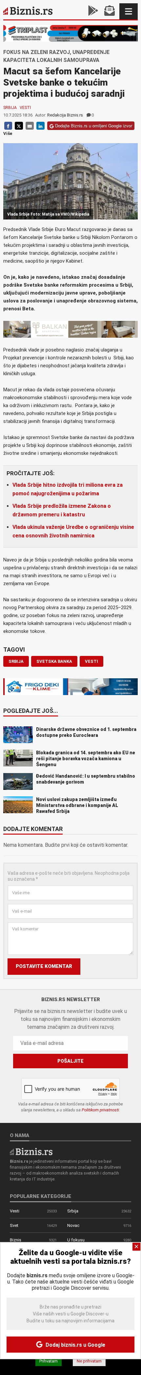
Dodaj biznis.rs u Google (74, 1345)
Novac (73, 1225)
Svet (14, 1225)
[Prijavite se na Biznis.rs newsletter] (109, 11)
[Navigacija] (128, 11)
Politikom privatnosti (100, 1109)
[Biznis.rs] (31, 1151)
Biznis (15, 1240)
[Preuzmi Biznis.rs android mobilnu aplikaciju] (93, 11)
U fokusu (76, 1240)
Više (7, 133)
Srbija (10, 107)
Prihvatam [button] (48, 1361)
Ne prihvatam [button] (89, 1361)
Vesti (25, 107)
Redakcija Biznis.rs (65, 115)
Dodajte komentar (33, 829)
